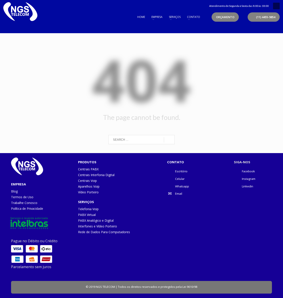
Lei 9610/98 (189, 287)
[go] (169, 139)
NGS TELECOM (105, 287)
